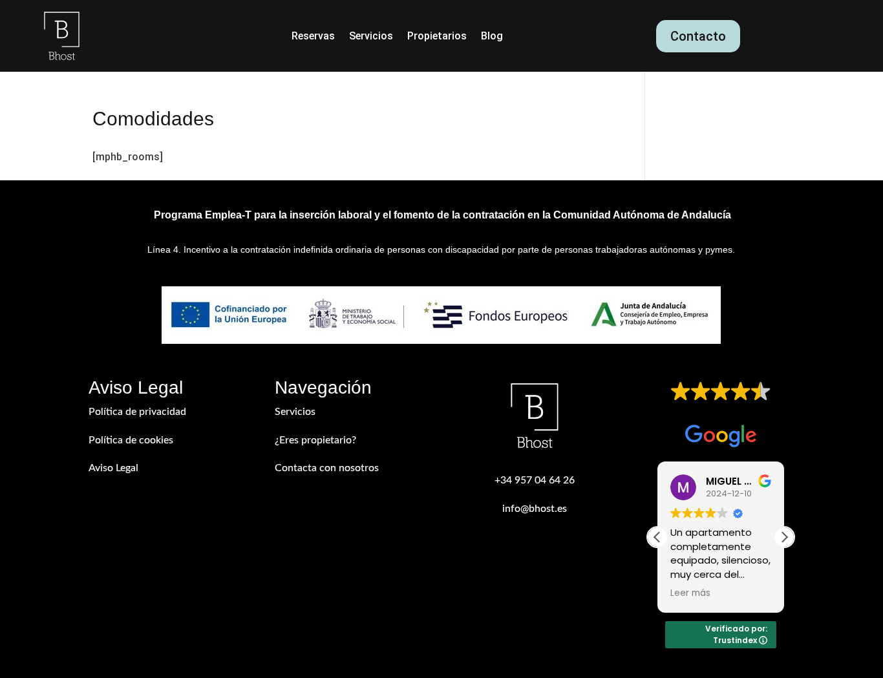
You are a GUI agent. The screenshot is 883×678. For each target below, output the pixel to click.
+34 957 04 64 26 (535, 480)
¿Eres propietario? (315, 440)
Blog (492, 37)
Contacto (698, 36)
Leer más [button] (690, 593)
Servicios (371, 37)
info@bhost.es (534, 508)
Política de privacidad (137, 412)
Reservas (313, 37)
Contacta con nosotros (327, 468)
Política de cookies (131, 440)
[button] (784, 537)
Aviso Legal (113, 468)
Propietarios (437, 37)
